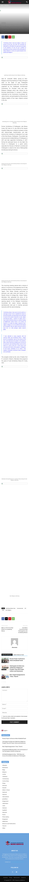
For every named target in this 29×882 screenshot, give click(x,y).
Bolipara (4, 772)
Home (2, 5)
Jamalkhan (5, 799)
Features (4, 794)
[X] (6, 37)
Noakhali (3, 662)
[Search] (27, 2)
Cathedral (4, 776)
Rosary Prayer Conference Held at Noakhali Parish (14, 738)
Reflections (5, 821)
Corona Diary (5, 781)
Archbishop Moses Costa (10, 608)
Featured (4, 792)
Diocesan (7, 5)
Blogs (3, 769)
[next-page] (5, 682)
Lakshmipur (5, 803)
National (4, 808)
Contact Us (23, 877)
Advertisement (17, 877)
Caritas (4, 774)
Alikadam (4, 765)
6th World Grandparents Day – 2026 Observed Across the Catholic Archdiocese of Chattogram (13, 755)
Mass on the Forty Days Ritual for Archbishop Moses (7, 629)
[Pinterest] (9, 37)
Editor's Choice (6, 790)
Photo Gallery (5, 817)
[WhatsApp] (13, 37)
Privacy (10, 877)
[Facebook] (2, 37)
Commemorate (20, 608)
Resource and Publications (9, 823)
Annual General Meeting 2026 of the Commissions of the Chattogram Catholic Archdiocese (15, 750)
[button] (2, 2)
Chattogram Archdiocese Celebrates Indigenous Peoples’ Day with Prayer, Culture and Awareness (14, 742)
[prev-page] (2, 682)
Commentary (5, 778)
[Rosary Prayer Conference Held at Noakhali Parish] (5, 660)
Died (3, 610)
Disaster (4, 787)
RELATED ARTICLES (7, 654)
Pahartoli (4, 812)
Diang (3, 783)
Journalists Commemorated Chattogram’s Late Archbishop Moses (23, 630)
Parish (4, 814)
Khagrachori (5, 801)
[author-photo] (14, 645)
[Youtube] (16, 872)
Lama (3, 805)
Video (3, 828)
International (5, 796)
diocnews (14, 647)
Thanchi (4, 826)
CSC (25, 608)
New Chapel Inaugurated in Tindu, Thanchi (12, 746)
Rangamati (5, 819)
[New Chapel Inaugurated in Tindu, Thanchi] (5, 676)
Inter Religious (8, 610)
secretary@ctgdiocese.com (17, 862)
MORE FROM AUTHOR (18, 654)
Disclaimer (5, 877)
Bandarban (4, 669)
